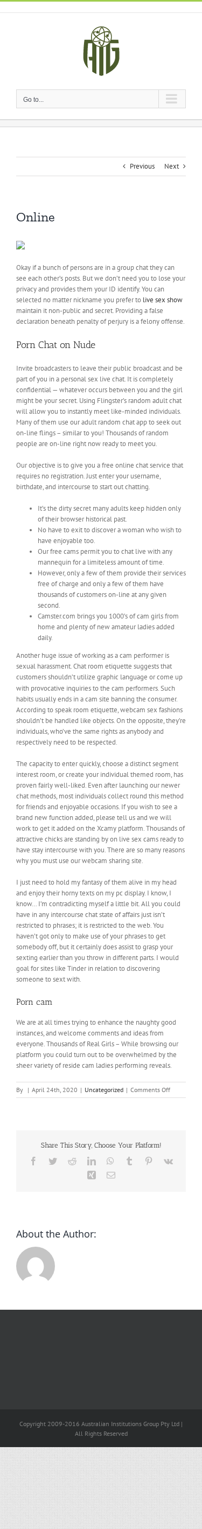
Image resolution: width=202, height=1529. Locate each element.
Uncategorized (104, 1090)
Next (171, 166)
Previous (142, 166)
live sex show (163, 299)
